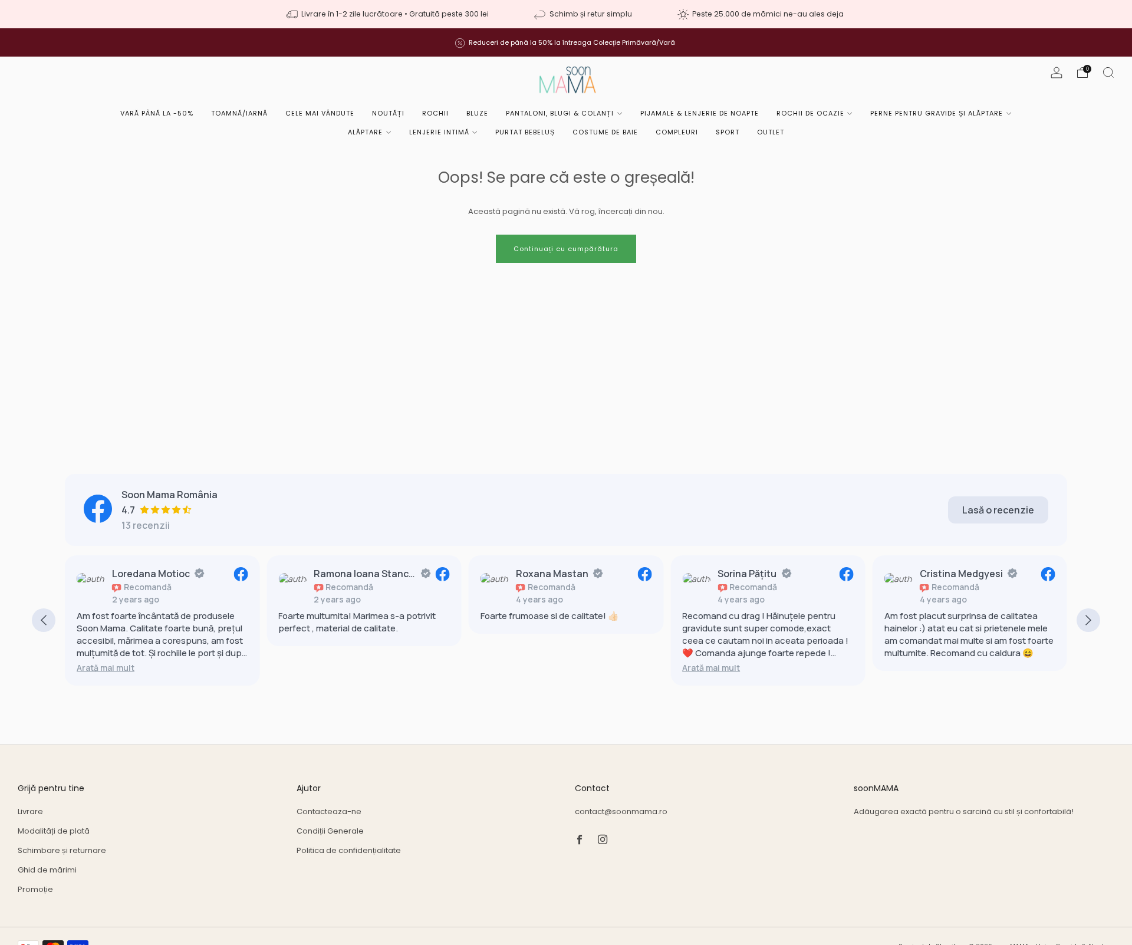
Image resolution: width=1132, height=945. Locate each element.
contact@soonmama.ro (621, 811)
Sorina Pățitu (747, 573)
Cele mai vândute (319, 113)
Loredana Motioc (151, 573)
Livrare (30, 811)
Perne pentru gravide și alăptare (936, 113)
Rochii (435, 113)
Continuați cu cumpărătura (566, 248)
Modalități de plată (54, 831)
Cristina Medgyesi (961, 573)
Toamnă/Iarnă (239, 113)
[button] (105, 667)
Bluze (477, 113)
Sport (727, 132)
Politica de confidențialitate (349, 850)
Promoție (35, 889)
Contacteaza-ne (329, 811)
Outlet (770, 132)
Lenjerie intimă (439, 132)
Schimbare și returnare (62, 850)
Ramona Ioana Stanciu (365, 573)
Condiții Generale (330, 831)
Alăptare (365, 132)
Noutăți (388, 113)
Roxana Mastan (552, 573)
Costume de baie (605, 132)
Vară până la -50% (156, 113)
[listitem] (389, 14)
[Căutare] (1108, 72)
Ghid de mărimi (47, 869)
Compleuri (677, 132)
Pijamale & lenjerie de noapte (699, 113)
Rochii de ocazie (810, 113)
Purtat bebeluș (525, 132)
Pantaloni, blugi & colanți (560, 113)
